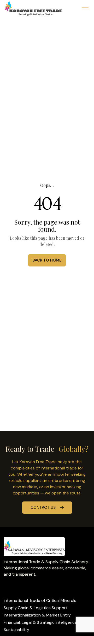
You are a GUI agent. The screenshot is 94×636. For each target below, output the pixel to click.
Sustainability (16, 629)
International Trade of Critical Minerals (40, 600)
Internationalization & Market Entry (37, 615)
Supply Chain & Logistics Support (36, 607)
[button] (85, 9)
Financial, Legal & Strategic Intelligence (40, 622)
